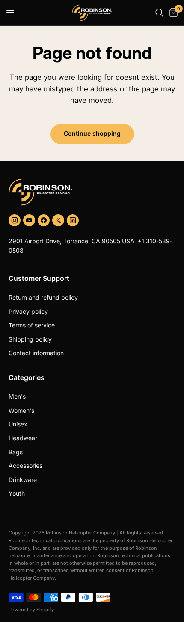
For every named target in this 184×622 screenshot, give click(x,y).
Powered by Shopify (31, 610)
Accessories (25, 465)
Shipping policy (30, 339)
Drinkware (23, 479)
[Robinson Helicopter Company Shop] (92, 192)
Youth (17, 493)
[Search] (159, 13)
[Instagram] (15, 220)
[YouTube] (29, 220)
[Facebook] (44, 220)
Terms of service (32, 325)
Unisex (18, 424)
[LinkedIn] (73, 220)
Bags (16, 452)
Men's (17, 396)
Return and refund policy (43, 297)
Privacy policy (28, 311)
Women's (21, 410)
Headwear (23, 437)
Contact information (36, 352)
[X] (58, 220)
